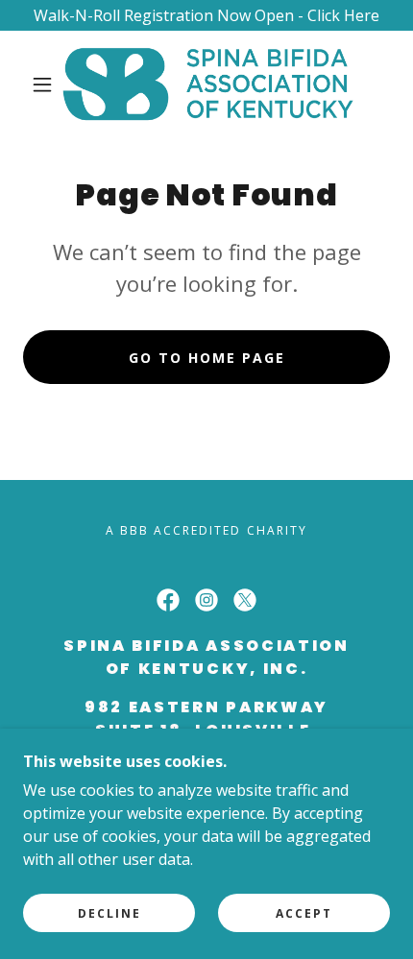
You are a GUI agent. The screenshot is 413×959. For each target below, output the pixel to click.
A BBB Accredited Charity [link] (206, 530)
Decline (109, 913)
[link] (207, 84)
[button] (42, 84)
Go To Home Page (207, 357)
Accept (304, 913)
